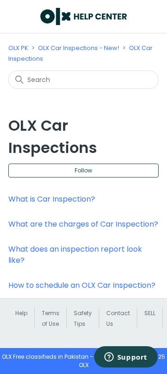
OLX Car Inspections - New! (78, 48)
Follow (83, 170)
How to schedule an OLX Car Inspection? (81, 285)
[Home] (83, 16)
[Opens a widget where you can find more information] (126, 357)
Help (21, 313)
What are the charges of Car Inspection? (83, 224)
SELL (149, 313)
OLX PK (18, 48)
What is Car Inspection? (51, 199)
